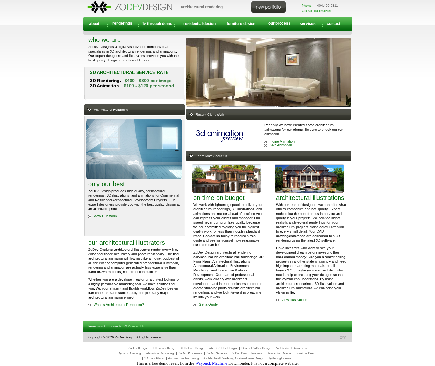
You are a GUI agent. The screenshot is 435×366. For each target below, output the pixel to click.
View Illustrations (294, 300)
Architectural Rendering (183, 358)
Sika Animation (281, 145)
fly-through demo (280, 358)
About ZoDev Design (223, 348)
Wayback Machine (211, 363)
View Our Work (105, 216)
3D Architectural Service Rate (129, 72)
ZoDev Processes (190, 353)
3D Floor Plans (154, 358)
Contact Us (136, 326)
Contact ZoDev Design (256, 348)
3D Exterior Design (164, 348)
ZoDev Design (137, 348)
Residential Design (279, 353)
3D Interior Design (192, 348)
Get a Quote (208, 304)
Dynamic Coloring (129, 353)
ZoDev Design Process (247, 353)
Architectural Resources (291, 348)
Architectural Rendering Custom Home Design (233, 358)
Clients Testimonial (316, 10)
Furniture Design (306, 353)
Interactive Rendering (160, 353)
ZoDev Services (216, 353)
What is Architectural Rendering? (119, 304)
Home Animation (282, 141)
